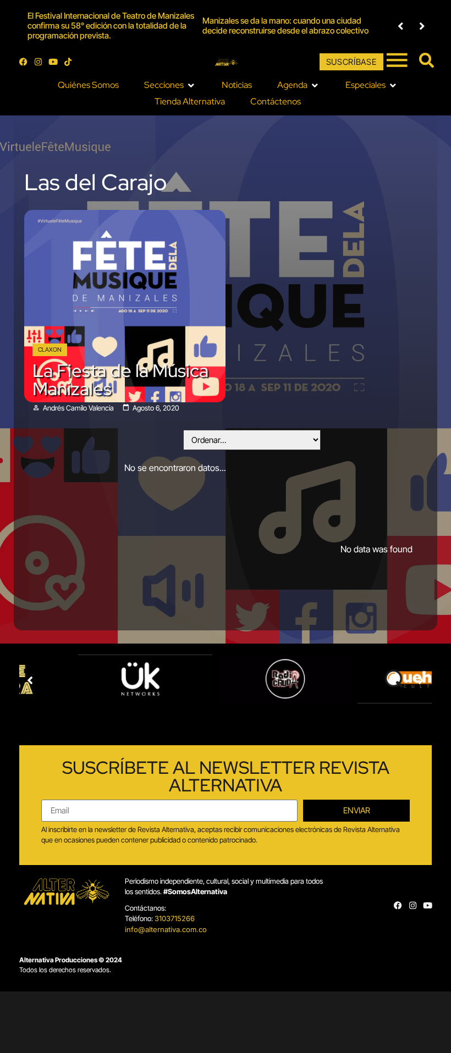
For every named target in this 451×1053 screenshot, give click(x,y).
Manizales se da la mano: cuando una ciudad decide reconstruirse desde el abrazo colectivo (181, 25)
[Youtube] (53, 62)
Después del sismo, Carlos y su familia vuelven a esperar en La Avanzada (358, 25)
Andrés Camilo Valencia (78, 408)
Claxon (50, 349)
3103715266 (175, 918)
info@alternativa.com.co (166, 929)
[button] (401, 26)
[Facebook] (23, 62)
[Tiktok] (68, 62)
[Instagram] (38, 62)
